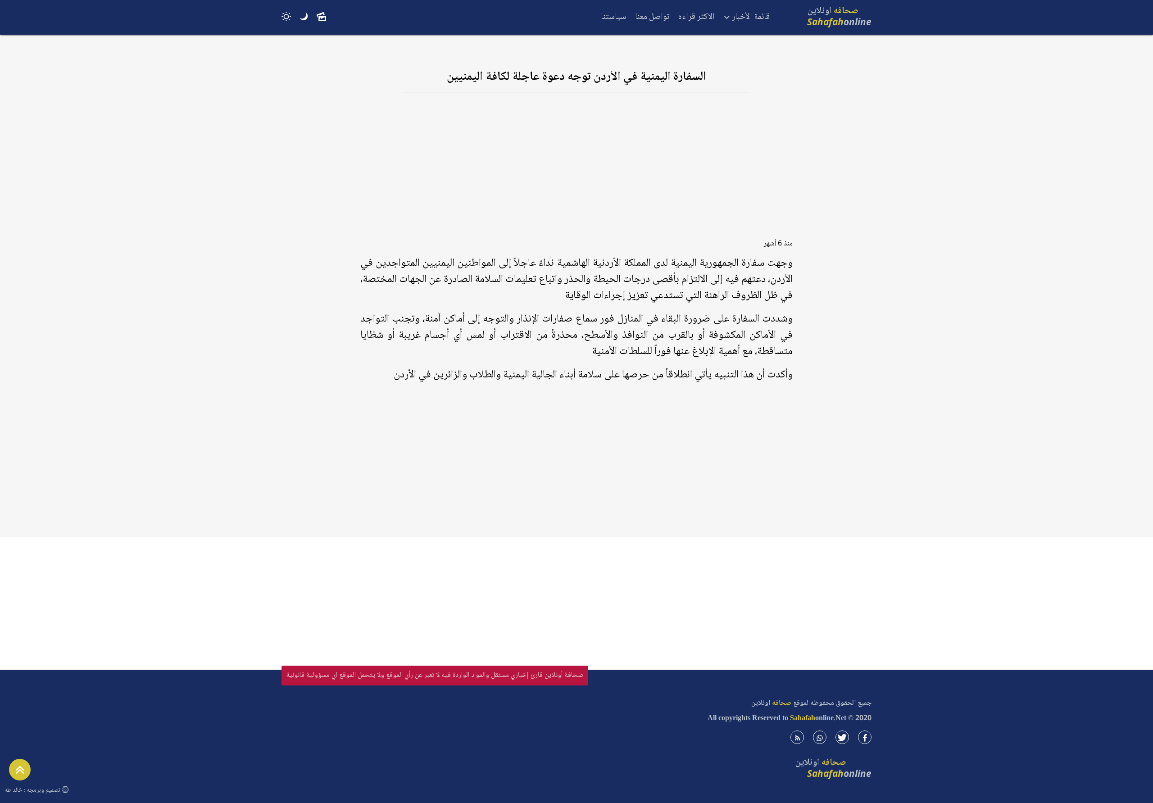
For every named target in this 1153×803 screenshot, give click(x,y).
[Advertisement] (576, 170)
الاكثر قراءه (696, 17)
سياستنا (613, 17)
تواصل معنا (652, 17)
